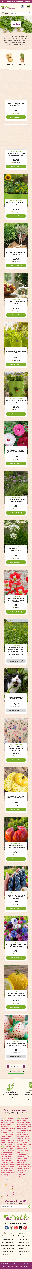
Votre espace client (24, 1236)
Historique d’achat (24, 1242)
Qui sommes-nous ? (8, 1236)
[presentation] (3, 60)
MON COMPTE (22, 9)
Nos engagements (8, 1239)
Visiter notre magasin (8, 1248)
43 (21, 1066)
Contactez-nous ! (8, 1255)
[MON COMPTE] (22, 6)
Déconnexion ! (24, 1255)
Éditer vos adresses (24, 1245)
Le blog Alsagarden (8, 1242)
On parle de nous (18, 1263)
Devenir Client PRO (8, 1252)
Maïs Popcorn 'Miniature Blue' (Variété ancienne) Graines (16, 896)
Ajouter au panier (15, 117)
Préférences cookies (24, 1266)
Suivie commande (24, 1239)
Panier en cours (24, 1252)
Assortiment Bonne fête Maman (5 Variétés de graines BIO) (16, 748)
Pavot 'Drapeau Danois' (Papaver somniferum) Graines (16, 600)
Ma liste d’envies (24, 1248)
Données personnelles (13, 1266)
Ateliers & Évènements (8, 1245)
